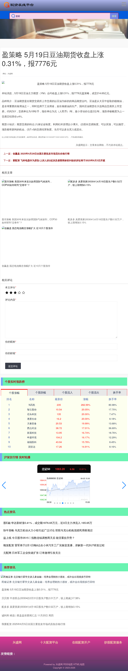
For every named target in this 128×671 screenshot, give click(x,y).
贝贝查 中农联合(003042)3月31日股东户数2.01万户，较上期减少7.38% (41, 598)
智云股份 (31, 409)
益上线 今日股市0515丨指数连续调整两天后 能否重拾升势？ (39, 538)
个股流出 (93, 392)
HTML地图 (78, 664)
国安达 (31, 446)
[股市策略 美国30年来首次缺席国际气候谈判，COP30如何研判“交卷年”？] (30, 198)
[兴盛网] (18, 5)
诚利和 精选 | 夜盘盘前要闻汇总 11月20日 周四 (28, 615)
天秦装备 (31, 423)
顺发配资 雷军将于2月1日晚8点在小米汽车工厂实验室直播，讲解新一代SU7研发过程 (53, 545)
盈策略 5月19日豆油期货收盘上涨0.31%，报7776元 (30, 589)
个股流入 (67, 392)
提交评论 (13, 366)
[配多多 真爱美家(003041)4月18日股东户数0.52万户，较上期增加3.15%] (96, 198)
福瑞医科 (31, 442)
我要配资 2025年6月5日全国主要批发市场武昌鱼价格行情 (33, 624)
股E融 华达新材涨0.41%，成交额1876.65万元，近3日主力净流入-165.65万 (47, 523)
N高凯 (32, 404)
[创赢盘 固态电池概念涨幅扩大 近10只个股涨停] (30, 244)
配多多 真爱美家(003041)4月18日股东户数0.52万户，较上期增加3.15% (41, 606)
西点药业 (31, 428)
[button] (4, 485)
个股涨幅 (14, 393)
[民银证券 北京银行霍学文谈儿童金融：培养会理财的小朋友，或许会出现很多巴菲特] (64, 576)
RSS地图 (68, 664)
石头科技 (31, 414)
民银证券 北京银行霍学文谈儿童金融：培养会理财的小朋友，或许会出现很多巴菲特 (48, 581)
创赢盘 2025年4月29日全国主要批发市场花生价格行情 (41, 153)
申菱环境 (31, 437)
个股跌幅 (40, 392)
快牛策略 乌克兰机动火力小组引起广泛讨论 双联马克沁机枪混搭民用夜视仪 (48, 530)
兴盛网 (17, 642)
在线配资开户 (81, 642)
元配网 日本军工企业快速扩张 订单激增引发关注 (32, 553)
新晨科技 (31, 432)
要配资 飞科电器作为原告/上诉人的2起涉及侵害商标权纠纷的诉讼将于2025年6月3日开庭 (59, 160)
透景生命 (31, 418)
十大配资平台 (49, 642)
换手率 (117, 392)
